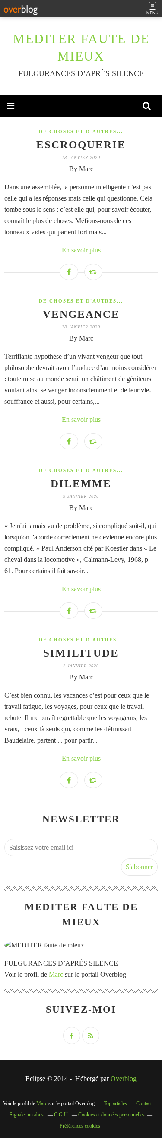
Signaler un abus (27, 1115)
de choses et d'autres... (81, 131)
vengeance (81, 314)
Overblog (124, 1078)
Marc (56, 974)
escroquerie (81, 144)
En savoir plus (81, 250)
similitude (81, 653)
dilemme (81, 483)
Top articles (115, 1103)
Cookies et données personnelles (111, 1115)
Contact (144, 1103)
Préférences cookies (80, 1126)
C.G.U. (61, 1115)
